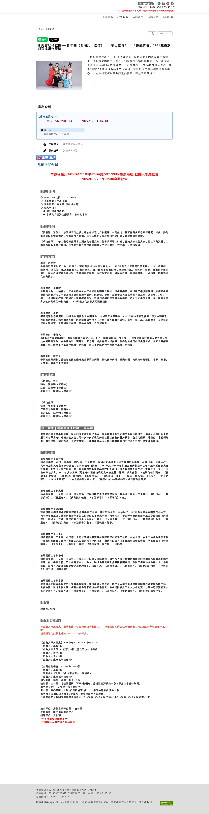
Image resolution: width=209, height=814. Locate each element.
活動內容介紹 (48, 164)
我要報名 (122, 17)
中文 (151, 33)
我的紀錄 (168, 17)
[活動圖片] (59, 75)
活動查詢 (138, 17)
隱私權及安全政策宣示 (124, 802)
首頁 (41, 29)
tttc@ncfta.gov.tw (59, 796)
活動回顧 (153, 17)
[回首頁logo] (54, 4)
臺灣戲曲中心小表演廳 (56, 134)
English (165, 33)
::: (36, 29)
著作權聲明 (145, 802)
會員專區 (107, 17)
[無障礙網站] (167, 805)
